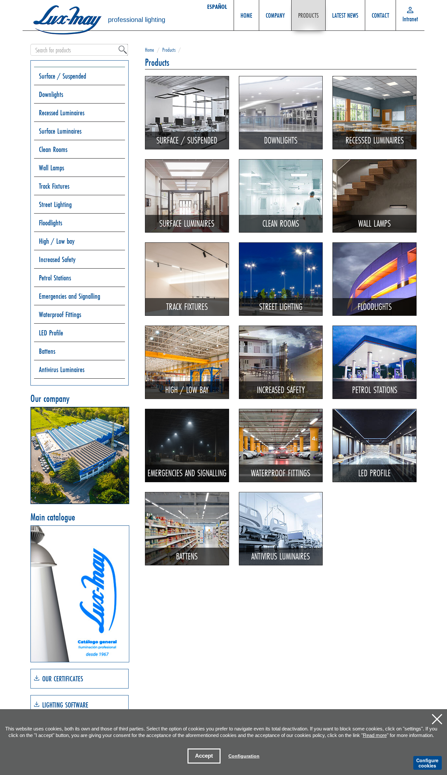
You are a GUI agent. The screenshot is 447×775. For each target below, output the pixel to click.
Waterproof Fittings (60, 314)
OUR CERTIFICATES (62, 678)
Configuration (243, 756)
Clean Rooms (53, 149)
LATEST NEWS (345, 15)
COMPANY (275, 15)
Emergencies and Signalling (69, 296)
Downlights (51, 94)
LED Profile (51, 333)
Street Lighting (55, 204)
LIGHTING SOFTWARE (65, 705)
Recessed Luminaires (61, 112)
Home (149, 49)
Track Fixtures (54, 186)
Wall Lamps (51, 167)
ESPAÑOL (217, 6)
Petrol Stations (55, 278)
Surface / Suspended (62, 76)
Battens (47, 351)
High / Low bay (57, 241)
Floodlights (50, 222)
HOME (246, 15)
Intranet (410, 18)
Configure (427, 763)
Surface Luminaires (60, 131)
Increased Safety (57, 259)
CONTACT (380, 15)
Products (168, 49)
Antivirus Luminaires (61, 369)
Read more (375, 735)
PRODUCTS (308, 15)
